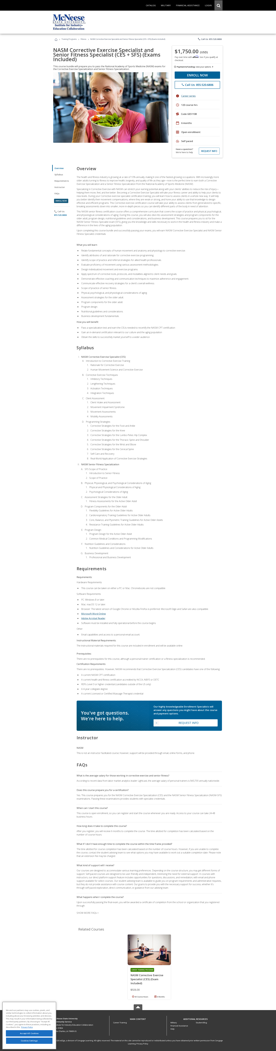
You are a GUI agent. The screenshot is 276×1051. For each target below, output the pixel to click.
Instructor (59, 187)
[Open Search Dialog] (218, 5)
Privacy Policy (142, 1043)
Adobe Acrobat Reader (93, 618)
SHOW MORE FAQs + (88, 912)
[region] (29, 1025)
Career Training (120, 1022)
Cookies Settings (29, 1040)
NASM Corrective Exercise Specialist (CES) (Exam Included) (147, 979)
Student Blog (201, 1022)
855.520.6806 (60, 215)
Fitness (83, 39)
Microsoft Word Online (93, 613)
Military (173, 1022)
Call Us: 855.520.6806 (210, 39)
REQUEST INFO (209, 151)
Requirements (61, 180)
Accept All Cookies (29, 1033)
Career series (188, 96)
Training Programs (69, 39)
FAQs (57, 193)
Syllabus (58, 174)
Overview (59, 168)
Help (172, 1029)
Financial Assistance (179, 1025)
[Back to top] (138, 1018)
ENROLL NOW (197, 75)
